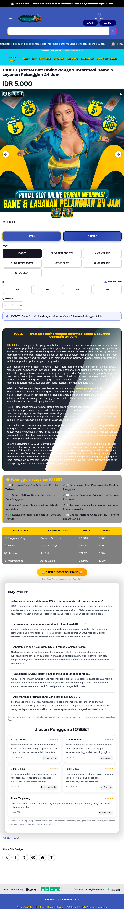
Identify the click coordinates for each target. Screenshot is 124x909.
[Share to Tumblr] (51, 857)
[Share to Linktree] (24, 857)
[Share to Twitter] (6, 857)
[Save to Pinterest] (33, 857)
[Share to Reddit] (42, 857)
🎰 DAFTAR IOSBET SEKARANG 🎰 (62, 572)
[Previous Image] (6, 154)
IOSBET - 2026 (11, 837)
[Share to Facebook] (15, 857)
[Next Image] (118, 154)
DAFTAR (108, 23)
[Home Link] (29, 19)
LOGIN (90, 23)
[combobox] (58, 31)
